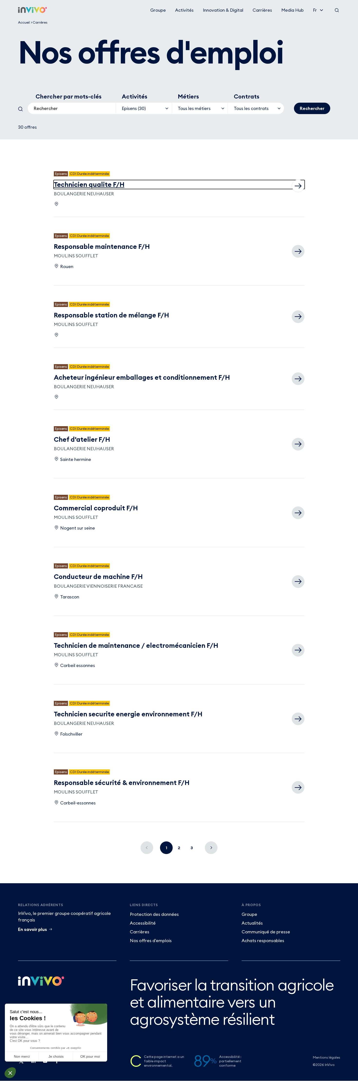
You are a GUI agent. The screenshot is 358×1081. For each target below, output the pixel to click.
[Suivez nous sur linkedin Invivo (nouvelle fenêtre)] (33, 1063)
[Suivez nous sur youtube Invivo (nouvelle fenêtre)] (44, 1063)
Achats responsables (263, 940)
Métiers (188, 96)
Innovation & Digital (223, 10)
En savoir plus (32, 929)
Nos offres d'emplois (151, 940)
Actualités (252, 923)
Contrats (246, 96)
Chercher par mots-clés (69, 96)
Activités (184, 10)
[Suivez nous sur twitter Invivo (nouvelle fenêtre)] (21, 1063)
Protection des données (154, 914)
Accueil (24, 22)
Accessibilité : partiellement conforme (230, 1061)
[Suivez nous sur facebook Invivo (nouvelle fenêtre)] (56, 1063)
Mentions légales (326, 1057)
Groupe (158, 10)
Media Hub (292, 10)
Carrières (262, 10)
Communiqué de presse (266, 932)
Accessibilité (143, 923)
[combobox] (72, 108)
